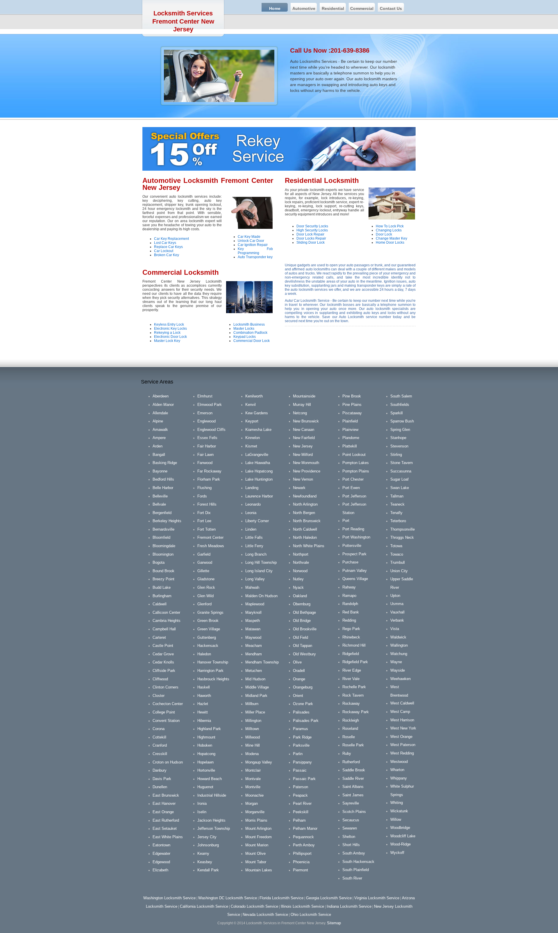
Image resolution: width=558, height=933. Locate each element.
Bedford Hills (163, 479)
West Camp (400, 711)
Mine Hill (252, 745)
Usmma (396, 604)
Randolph (350, 604)
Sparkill (396, 413)
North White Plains (308, 546)
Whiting (396, 802)
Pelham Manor (305, 828)
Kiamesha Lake (258, 429)
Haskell (203, 687)
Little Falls (254, 537)
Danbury (160, 770)
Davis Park (162, 779)
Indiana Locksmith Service (349, 906)
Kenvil (250, 404)
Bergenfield (162, 513)
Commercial (361, 8)
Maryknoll (253, 612)
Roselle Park (353, 745)
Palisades (301, 712)
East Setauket (165, 828)
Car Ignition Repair (253, 245)
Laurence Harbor (259, 496)
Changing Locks (389, 230)
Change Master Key (391, 238)
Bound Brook (163, 571)
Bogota (158, 562)
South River (352, 878)
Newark (299, 488)
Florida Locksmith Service (281, 898)
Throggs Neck (402, 537)
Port (345, 520)
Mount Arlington (258, 828)
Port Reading (353, 529)
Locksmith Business (249, 324)
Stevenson (399, 446)
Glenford (204, 604)
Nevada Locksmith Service (265, 914)
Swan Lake (399, 488)
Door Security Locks (312, 226)
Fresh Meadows (210, 546)
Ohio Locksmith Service (311, 914)
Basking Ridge (165, 463)
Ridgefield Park (355, 662)
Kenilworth (254, 396)
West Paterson (402, 745)
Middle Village (257, 687)
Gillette (203, 571)
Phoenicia (301, 862)
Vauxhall (397, 612)
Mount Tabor (255, 862)
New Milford (303, 454)
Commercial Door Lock (251, 341)
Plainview (350, 429)
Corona (158, 729)
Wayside (397, 670)
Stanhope (398, 438)
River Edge (351, 670)
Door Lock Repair (310, 234)
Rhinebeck (351, 637)
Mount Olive (255, 853)
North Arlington (305, 504)
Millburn (251, 704)
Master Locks (243, 329)
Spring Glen (400, 429)
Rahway (349, 587)
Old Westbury (304, 654)
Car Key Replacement (171, 239)
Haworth (204, 695)
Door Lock (384, 234)
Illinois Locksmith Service (302, 906)
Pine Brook (351, 396)
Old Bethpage (304, 612)
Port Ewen (351, 488)
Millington (253, 720)
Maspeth (252, 620)
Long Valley (255, 579)
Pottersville (351, 545)
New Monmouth (306, 463)
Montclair (253, 770)
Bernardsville (163, 529)
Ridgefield (350, 654)
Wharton (397, 770)
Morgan (251, 803)
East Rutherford (166, 820)
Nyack (298, 587)
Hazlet (202, 704)
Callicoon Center (166, 612)
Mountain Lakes (258, 870)
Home (274, 8)
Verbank (397, 620)
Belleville (160, 496)
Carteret (159, 637)
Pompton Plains (355, 471)
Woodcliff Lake (402, 836)
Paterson (300, 787)
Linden (250, 529)
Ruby (346, 753)
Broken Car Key (166, 255)
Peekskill (300, 812)
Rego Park (351, 629)
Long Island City (259, 571)
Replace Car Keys (168, 247)
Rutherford (351, 762)
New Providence (306, 471)
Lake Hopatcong (259, 471)
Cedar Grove (163, 654)
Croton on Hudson (168, 762)
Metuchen (253, 670)
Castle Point (163, 645)
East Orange (163, 812)
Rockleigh (350, 720)
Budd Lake (162, 587)
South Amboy (353, 853)
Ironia (202, 803)
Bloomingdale (164, 546)
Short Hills (351, 845)
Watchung (398, 654)
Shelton (348, 836)
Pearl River (302, 803)
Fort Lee (204, 521)
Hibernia (204, 720)
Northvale (301, 562)
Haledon (204, 654)
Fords (202, 496)
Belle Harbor (163, 488)
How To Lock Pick (390, 226)
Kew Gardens (256, 413)
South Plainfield (355, 870)
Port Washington (356, 537)
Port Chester (353, 479)
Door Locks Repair (311, 238)
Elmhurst (204, 396)
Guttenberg (206, 637)
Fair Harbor (206, 446)
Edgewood (161, 862)
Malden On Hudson (261, 596)
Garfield (203, 554)
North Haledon (305, 537)
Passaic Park (304, 779)
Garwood (204, 562)
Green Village (208, 629)
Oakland (300, 596)
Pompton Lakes (355, 463)
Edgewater (161, 853)
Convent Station (166, 720)
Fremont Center (210, 537)
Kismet (251, 446)
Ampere (159, 438)
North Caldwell (305, 529)
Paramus (300, 729)
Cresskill (160, 754)
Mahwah (252, 587)
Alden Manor (163, 404)
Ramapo (349, 595)
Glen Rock (206, 587)
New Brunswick (306, 421)
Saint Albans (353, 786)
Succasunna (400, 471)
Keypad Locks (244, 337)
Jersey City (207, 837)
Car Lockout (163, 251)
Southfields (399, 404)
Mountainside (304, 396)
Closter (158, 695)
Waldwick (398, 637)
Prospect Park (354, 554)
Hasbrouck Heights (213, 679)
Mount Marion (256, 845)
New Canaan (303, 429)
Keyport (251, 421)
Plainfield (350, 421)
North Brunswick (307, 521)
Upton (395, 595)
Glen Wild (205, 596)
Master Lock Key (167, 341)
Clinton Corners (165, 687)
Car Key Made (249, 237)
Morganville (254, 812)
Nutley (298, 579)
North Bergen (304, 513)
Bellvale (159, 504)
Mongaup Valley (258, 762)
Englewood (206, 421)
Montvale (253, 779)
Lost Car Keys (165, 243)
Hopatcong (206, 754)
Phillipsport (302, 853)
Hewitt (202, 712)
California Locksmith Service (204, 906)
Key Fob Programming (255, 251)
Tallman (396, 496)
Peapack (300, 795)
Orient (298, 695)
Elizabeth (160, 870)
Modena (252, 754)
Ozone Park (303, 704)
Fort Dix (204, 513)
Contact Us (391, 8)
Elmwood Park (209, 404)
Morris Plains (256, 820)
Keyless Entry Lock (169, 324)
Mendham (253, 654)
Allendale (160, 413)
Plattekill (349, 446)
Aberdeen (161, 396)
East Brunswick (166, 795)
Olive (297, 662)
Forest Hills (207, 504)
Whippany (398, 778)
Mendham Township (262, 662)
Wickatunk (399, 811)
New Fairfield (304, 438)
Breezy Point (163, 579)
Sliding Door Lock (310, 242)
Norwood (300, 571)
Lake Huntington (259, 479)
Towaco (396, 554)
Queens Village (355, 579)
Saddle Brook (353, 770)
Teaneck (397, 504)
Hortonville (206, 770)
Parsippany (302, 762)
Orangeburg (302, 687)
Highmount (206, 737)
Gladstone (205, 579)
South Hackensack (358, 861)
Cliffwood (160, 679)
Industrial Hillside (211, 795)
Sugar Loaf (399, 479)
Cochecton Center (168, 704)
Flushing (204, 488)
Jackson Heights (211, 820)
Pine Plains (352, 404)
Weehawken (400, 679)
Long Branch (256, 554)
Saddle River (353, 778)
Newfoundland (304, 496)
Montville (252, 787)
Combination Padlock (250, 333)
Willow (395, 819)
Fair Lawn (205, 454)
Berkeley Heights (167, 521)
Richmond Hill (354, 645)
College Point (164, 712)
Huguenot (205, 787)
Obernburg (301, 604)
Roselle (348, 737)
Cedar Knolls (163, 662)
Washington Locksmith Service (169, 898)
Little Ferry (254, 546)
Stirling (396, 454)
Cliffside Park (164, 670)
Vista (394, 629)
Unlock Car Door (251, 241)
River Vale (351, 679)
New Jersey (303, 446)
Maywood (253, 637)
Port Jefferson (354, 496)
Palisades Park (306, 720)
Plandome (350, 438)
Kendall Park (208, 870)
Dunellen (160, 787)
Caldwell (160, 604)
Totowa (396, 546)
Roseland (350, 728)
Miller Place (255, 712)
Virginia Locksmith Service (376, 898)
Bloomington (163, 554)
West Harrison (402, 720)
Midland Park (256, 695)
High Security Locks (312, 230)
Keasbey (204, 862)
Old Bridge (302, 620)
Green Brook (208, 620)
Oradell (299, 670)
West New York (403, 728)
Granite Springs (210, 612)
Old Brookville (304, 629)
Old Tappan (302, 645)
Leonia (250, 513)
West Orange (401, 736)
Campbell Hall (164, 629)
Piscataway (352, 413)
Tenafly (396, 513)
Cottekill (159, 737)
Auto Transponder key (255, 257)
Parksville (301, 745)
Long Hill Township (261, 562)
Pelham (299, 820)
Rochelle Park (354, 687)
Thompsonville (402, 529)
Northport (300, 554)
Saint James (353, 795)
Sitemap (334, 923)
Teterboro (398, 521)
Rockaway (351, 703)
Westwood (399, 761)
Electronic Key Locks (170, 329)
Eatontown (161, 845)
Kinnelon (252, 438)
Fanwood (204, 463)
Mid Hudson (255, 679)
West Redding (402, 753)
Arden (157, 446)
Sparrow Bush (402, 421)
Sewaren (349, 828)
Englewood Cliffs (211, 429)
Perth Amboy (304, 845)
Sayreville (350, 803)
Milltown (252, 729)
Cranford (160, 745)
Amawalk (160, 429)
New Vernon (303, 479)
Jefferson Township (213, 828)
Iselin (201, 812)
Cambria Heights (166, 620)
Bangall (159, 454)
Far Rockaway (209, 471)
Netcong (300, 413)
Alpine (158, 421)
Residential (333, 8)
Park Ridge (302, 737)
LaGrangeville (256, 454)
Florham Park (208, 479)
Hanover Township (212, 662)
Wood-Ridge (400, 844)
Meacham (253, 645)
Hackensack (207, 645)
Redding (349, 620)
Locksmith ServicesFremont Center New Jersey (183, 21)
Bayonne (160, 471)
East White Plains (168, 837)
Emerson (204, 413)
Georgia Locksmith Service (329, 898)
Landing (251, 488)
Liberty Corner (257, 521)
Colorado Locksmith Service (254, 906)
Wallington (399, 645)
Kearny (203, 853)
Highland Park (209, 729)
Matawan (252, 629)
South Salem (401, 396)
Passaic (300, 770)
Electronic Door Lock (170, 337)
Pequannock (303, 837)
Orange (299, 679)
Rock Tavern (353, 695)
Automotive (303, 8)
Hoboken (204, 745)
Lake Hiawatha (257, 463)
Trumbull (397, 562)
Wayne (396, 662)
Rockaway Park (355, 712)
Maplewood (254, 604)
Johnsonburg (208, 845)
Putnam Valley (354, 570)
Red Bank (350, 612)
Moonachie (254, 795)
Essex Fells (207, 438)
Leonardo (253, 504)
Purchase (350, 562)
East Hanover (164, 803)
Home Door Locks (390, 242)
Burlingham (162, 596)
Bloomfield (161, 537)
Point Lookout (354, 454)
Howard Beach (209, 779)
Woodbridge (400, 827)
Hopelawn (205, 762)
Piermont (300, 870)
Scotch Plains (354, 811)
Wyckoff (397, 852)
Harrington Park (210, 670)
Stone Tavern (401, 463)
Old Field (300, 637)
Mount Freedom (258, 837)
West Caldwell (402, 703)
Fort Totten (206, 529)
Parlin (298, 754)
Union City (399, 571)
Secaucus (350, 820)
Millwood (252, 737)
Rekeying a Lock (167, 333)
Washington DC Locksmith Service (227, 898)
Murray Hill (302, 404)
